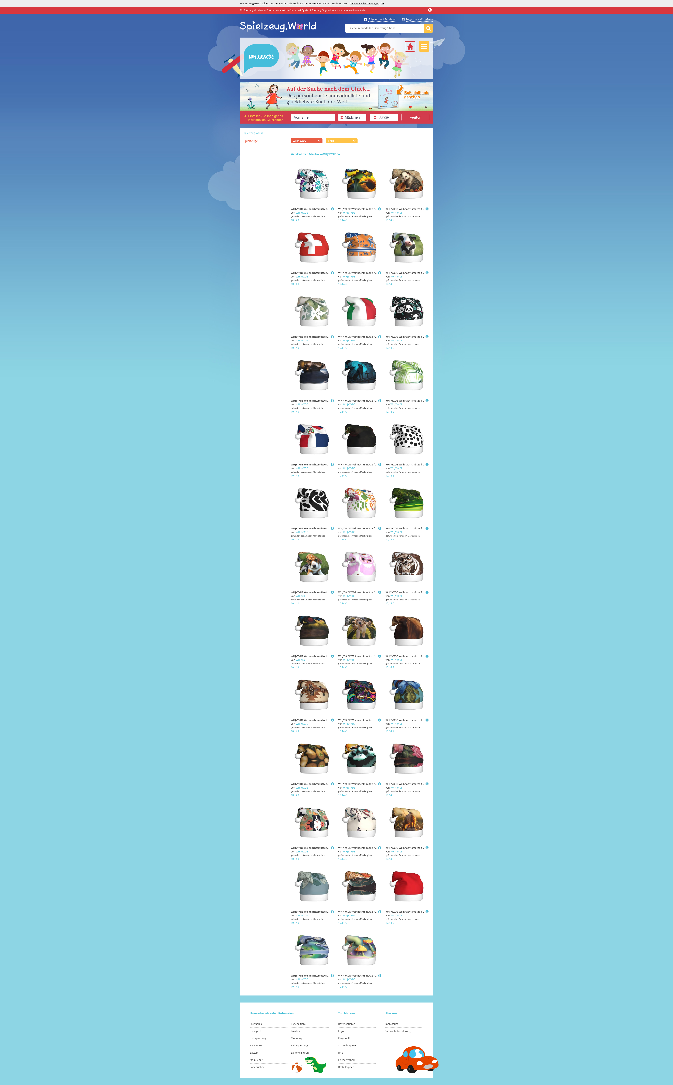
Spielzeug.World (253, 133)
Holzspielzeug (258, 1038)
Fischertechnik (346, 1059)
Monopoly (296, 1038)
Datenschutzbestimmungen (364, 3)
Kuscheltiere (298, 1024)
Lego (341, 1031)
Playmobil (344, 1038)
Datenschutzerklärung (398, 1031)
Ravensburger (346, 1024)
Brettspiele (256, 1024)
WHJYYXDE (302, 212)
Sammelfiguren (300, 1052)
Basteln (254, 1052)
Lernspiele (256, 1031)
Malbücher (256, 1059)
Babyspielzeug (299, 1045)
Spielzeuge (251, 141)
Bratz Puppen (346, 1067)
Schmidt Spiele (347, 1045)
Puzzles (295, 1031)
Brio (340, 1052)
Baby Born (256, 1045)
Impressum (391, 1024)
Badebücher (257, 1067)
